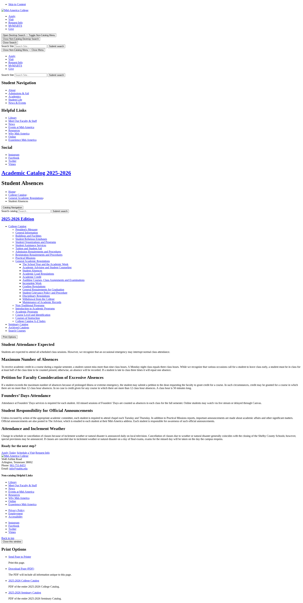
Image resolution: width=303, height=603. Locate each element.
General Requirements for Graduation (43, 289)
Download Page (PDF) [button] (21, 568)
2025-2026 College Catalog (23, 580)
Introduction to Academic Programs (35, 308)
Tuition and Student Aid (28, 248)
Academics (14, 96)
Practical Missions (25, 257)
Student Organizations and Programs (35, 242)
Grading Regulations (33, 286)
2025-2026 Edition (17, 219)
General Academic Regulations (25, 198)
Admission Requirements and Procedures (38, 251)
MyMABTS (15, 25)
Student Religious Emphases (31, 238)
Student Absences (32, 270)
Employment (15, 513)
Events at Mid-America (21, 127)
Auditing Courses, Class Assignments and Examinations (53, 280)
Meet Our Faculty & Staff (22, 120)
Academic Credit (31, 276)
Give (11, 28)
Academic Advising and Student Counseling (47, 267)
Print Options (9, 337)
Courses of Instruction (27, 318)
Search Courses (17, 330)
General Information (26, 232)
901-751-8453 (18, 465)
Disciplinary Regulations (36, 295)
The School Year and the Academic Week (45, 264)
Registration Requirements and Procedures (38, 254)
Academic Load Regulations (38, 273)
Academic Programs (26, 311)
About (11, 90)
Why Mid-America (18, 133)
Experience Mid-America (22, 139)
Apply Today (8, 452)
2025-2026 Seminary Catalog (24, 592)
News (11, 124)
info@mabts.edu (18, 468)
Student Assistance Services (30, 245)
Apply (11, 16)
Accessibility (15, 516)
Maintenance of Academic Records (41, 302)
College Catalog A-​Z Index (30, 321)
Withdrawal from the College (38, 299)
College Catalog (17, 194)
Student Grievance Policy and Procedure (44, 292)
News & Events (17, 102)
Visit (11, 19)
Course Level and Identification (32, 314)
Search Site (7, 46)
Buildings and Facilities (28, 235)
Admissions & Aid (18, 93)
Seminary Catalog (18, 324)
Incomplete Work (32, 283)
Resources (14, 130)
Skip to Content (17, 4)
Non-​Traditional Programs (29, 305)
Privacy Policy (16, 510)
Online (12, 136)
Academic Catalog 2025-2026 (36, 173)
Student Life (15, 99)
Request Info (15, 22)
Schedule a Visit (26, 452)
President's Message (26, 229)
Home (11, 191)
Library (12, 117)
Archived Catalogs (18, 327)
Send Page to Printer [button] (19, 556)
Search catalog (9, 211)
